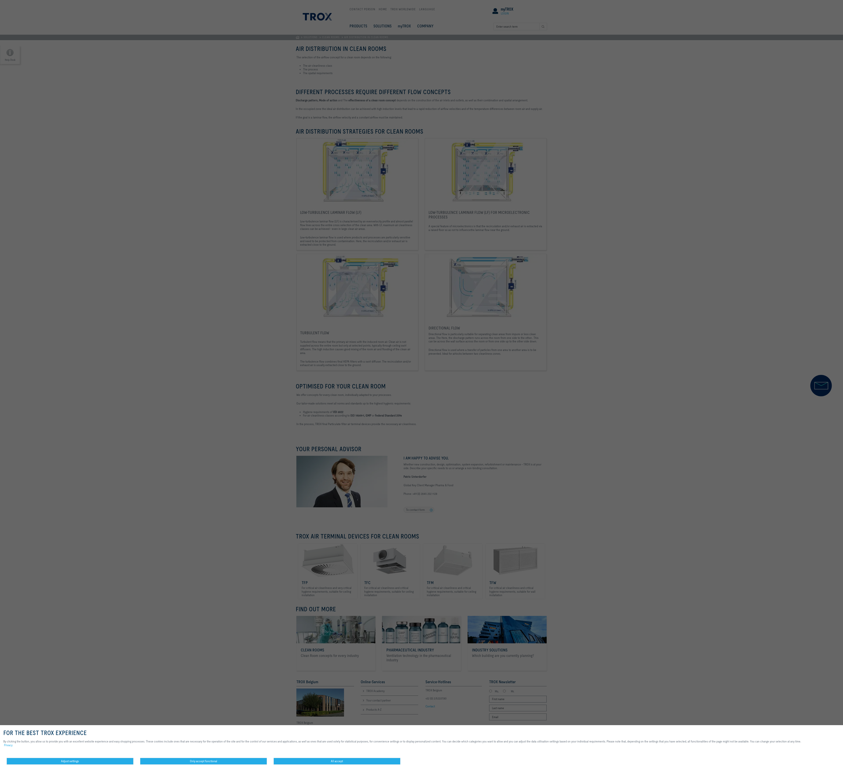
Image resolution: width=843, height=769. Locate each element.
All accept (337, 761)
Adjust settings (70, 761)
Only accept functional (203, 761)
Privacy (8, 745)
